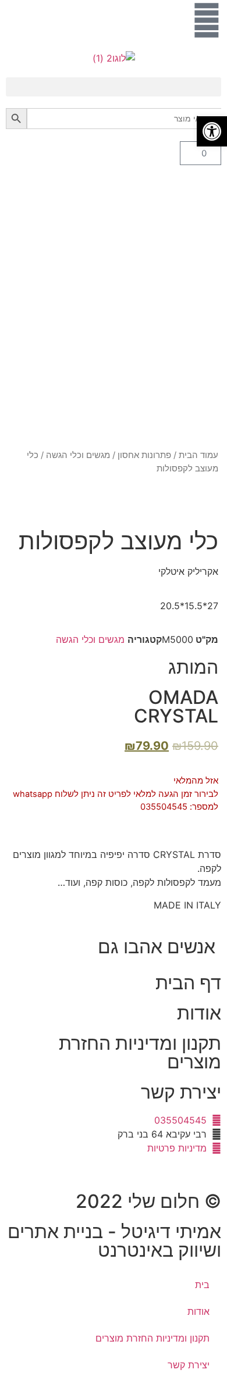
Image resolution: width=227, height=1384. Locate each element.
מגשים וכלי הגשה (78, 455)
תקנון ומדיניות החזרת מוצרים (140, 1052)
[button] (113, 86)
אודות (199, 1013)
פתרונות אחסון (144, 455)
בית (202, 1284)
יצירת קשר (181, 1092)
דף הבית (188, 982)
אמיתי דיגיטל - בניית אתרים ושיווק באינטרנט (114, 1240)
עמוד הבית (198, 455)
